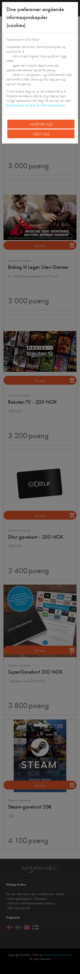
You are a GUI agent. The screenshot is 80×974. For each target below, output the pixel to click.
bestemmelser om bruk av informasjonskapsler (36, 105)
